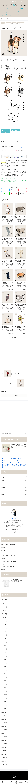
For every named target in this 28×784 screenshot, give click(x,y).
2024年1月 (4, 617)
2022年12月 (4, 663)
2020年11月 (4, 750)
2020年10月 (4, 754)
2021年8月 (4, 719)
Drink (14, 480)
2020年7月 (4, 764)
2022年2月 (4, 698)
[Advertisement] (14, 353)
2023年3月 (4, 652)
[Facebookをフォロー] (13, 532)
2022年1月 (4, 701)
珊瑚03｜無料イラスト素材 (8, 544)
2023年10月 (4, 628)
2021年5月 (4, 729)
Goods (14, 487)
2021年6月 (4, 726)
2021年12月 (4, 705)
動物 (19, 23)
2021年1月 (4, 743)
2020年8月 (4, 761)
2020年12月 (4, 747)
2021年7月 (4, 722)
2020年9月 (4, 757)
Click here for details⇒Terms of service (11, 147)
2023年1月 (4, 659)
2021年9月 (4, 715)
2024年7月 (4, 600)
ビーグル (9, 23)
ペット (14, 23)
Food (14, 484)
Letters (14, 491)
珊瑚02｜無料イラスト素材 (8, 550)
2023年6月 (4, 642)
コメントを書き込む (14, 395)
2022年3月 (4, 694)
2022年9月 (4, 673)
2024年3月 (4, 610)
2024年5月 (4, 607)
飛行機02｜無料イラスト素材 (9, 566)
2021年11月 (4, 708)
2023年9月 (4, 631)
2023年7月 (4, 638)
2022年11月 (4, 666)
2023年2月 (4, 656)
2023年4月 (4, 649)
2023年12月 (4, 621)
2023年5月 (4, 645)
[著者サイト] (9, 532)
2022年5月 (4, 687)
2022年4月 (4, 691)
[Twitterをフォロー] (11, 532)
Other (4, 23)
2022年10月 (4, 670)
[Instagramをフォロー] (15, 532)
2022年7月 (4, 680)
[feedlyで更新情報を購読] (17, 532)
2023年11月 (4, 624)
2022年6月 (4, 684)
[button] (22, 193)
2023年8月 (4, 635)
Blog (14, 477)
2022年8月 (4, 677)
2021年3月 (4, 736)
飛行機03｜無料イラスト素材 (9, 561)
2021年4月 (4, 733)
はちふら (14, 518)
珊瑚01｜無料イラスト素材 (8, 555)
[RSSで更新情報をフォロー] (19, 532)
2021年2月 (4, 740)
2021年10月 (4, 712)
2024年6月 (4, 603)
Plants (14, 498)
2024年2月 (4, 614)
